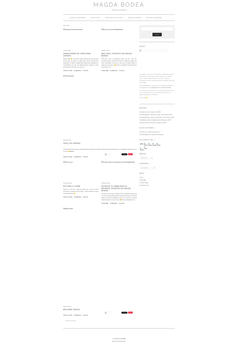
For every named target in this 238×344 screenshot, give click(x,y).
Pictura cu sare (71, 186)
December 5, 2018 (67, 140)
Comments (143, 182)
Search (157, 34)
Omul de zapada (71, 143)
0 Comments (85, 70)
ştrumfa (141, 132)
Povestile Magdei (134, 17)
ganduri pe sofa (155, 87)
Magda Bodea (119, 4)
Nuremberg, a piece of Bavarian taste (150, 120)
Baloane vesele (71, 309)
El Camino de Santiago (153, 132)
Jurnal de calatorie (77, 17)
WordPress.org (144, 185)
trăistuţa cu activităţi (114, 17)
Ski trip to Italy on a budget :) (147, 122)
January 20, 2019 (67, 50)
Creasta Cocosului (145, 112)
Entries (142, 180)
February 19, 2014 (67, 306)
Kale (124, 338)
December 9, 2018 (105, 50)
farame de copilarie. (166, 87)
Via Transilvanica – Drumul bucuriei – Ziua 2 (152, 114)
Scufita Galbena (143, 134)
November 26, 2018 (67, 183)
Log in (141, 177)
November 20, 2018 (105, 183)
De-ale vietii (95, 17)
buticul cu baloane (154, 17)
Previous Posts (71, 320)
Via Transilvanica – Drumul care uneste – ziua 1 (153, 117)
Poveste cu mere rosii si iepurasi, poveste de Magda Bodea (116, 188)
